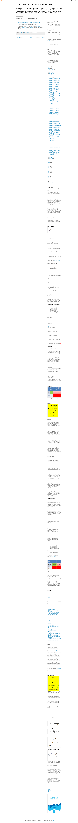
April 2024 (50, 157)
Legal (49, 597)
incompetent (49, 40)
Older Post (43, 37)
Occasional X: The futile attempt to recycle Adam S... (54, 154)
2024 (49, 68)
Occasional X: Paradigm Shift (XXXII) (54, 88)
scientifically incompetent (54, 332)
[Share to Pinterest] (36, 32)
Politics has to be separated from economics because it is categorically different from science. (53, 662)
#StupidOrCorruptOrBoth (36, 22)
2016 (49, 171)
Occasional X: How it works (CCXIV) (54, 114)
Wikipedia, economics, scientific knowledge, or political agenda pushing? (54, 605)
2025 (49, 67)
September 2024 (51, 73)
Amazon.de (50, 790)
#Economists (30, 22)
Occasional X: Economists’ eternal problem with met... (54, 87)
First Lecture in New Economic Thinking (54, 642)
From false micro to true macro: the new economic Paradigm (54, 625)
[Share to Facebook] (35, 32)
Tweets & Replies (50, 182)
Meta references (50, 596)
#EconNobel (31, 27)
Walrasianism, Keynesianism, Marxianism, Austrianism (52, 340)
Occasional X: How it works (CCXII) (54, 129)
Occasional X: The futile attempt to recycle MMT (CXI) (54, 110)
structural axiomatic (58, 704)
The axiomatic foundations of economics (54, 591)
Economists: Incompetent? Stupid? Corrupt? (53, 650)
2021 (49, 165)
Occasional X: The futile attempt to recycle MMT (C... (54, 90)
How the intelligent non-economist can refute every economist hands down (53, 613)
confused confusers (55, 249)
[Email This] (32, 32)
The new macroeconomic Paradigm (53, 626)
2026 (49, 66)
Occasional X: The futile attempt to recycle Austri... (54, 85)
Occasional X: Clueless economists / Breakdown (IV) (54, 116)
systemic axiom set (53, 556)
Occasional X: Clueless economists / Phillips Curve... (54, 121)
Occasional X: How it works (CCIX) (54, 149)
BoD (49, 789)
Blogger (53, 820)
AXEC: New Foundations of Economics (34, 4)
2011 (49, 177)
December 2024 (51, 69)
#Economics (20, 22)
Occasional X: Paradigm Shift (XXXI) (54, 152)
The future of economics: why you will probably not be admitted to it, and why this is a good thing (54, 615)
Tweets (49, 183)
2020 (49, 166)
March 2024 (51, 158)
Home (31, 37)
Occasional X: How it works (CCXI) (54, 136)
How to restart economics (52, 630)
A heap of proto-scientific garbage (53, 635)
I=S (48, 326)
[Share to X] (34, 32)
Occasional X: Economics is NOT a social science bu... (54, 118)
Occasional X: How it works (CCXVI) (54, 101)
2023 (49, 162)
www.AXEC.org (58, 668)
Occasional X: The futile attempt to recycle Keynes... (54, 92)
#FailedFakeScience (25, 22)
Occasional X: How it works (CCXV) (54, 112)
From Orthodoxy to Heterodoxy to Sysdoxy (54, 627)
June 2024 (50, 77)
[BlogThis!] (33, 32)
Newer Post (18, 37)
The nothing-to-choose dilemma (52, 621)
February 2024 (51, 159)
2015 (49, 172)
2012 (49, 176)
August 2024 (51, 74)
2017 (49, 170)
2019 (49, 167)
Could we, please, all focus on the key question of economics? (53, 609)
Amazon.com (50, 791)
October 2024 (51, 72)
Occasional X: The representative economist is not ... (54, 98)
